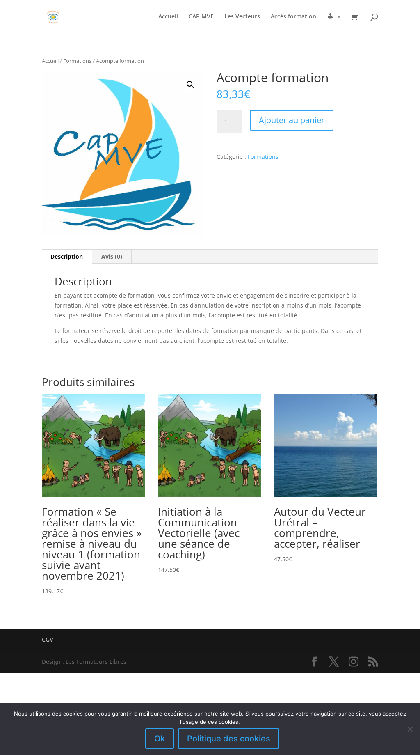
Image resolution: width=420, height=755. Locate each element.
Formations (77, 60)
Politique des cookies (228, 739)
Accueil (168, 17)
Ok (159, 739)
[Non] (410, 729)
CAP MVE (201, 17)
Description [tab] (66, 256)
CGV (47, 639)
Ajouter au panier (291, 120)
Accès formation (293, 17)
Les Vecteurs (242, 17)
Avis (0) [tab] (111, 256)
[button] (190, 84)
